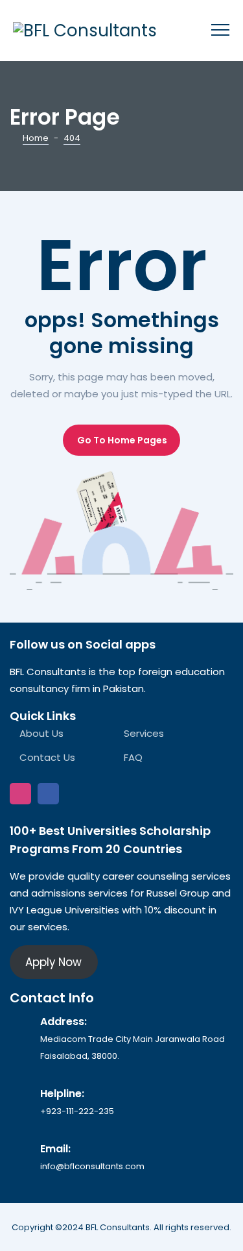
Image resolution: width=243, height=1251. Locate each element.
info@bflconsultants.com (92, 1166)
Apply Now (53, 962)
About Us (41, 733)
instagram (20, 793)
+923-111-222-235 (77, 1111)
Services (144, 733)
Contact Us (47, 757)
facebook (48, 793)
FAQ (133, 757)
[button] (121, 440)
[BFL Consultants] (85, 30)
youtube (76, 793)
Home (36, 138)
